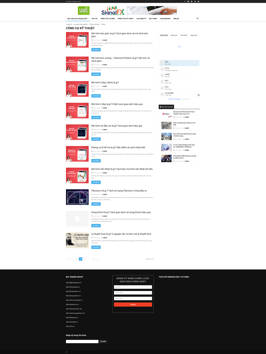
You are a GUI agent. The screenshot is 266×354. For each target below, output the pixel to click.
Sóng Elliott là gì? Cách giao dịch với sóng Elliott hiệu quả (121, 212)
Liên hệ (176, 19)
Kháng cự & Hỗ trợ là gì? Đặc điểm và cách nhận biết (118, 147)
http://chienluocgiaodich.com (75, 313)
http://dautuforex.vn (72, 304)
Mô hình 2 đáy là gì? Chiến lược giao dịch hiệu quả (117, 104)
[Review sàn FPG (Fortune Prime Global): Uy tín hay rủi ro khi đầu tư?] (166, 114)
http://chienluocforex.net (74, 309)
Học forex (153, 19)
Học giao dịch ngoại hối (77, 19)
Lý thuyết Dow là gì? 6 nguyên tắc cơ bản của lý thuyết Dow (121, 234)
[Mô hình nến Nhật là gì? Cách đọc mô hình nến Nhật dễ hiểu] (77, 175)
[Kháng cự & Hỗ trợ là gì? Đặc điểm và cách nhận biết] (77, 154)
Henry (105, 40)
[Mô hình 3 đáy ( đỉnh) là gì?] (77, 89)
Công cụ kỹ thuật (94, 24)
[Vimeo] (191, 1)
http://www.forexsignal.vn (74, 300)
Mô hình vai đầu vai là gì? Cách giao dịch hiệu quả (116, 125)
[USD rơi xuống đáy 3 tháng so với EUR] (166, 125)
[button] (197, 19)
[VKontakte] (195, 1)
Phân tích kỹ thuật (126, 19)
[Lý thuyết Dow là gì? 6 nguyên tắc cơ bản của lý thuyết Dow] (77, 240)
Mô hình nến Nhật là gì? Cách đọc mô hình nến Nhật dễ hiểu (122, 169)
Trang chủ (69, 24)
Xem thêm (96, 49)
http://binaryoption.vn (73, 287)
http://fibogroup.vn (72, 317)
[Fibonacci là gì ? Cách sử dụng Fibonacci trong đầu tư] (77, 197)
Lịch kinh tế (141, 19)
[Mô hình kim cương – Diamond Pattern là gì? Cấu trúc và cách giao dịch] (77, 64)
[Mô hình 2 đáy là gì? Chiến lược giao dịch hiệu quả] (77, 110)
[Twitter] (188, 1)
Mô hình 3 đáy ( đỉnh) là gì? (105, 82)
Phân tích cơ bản (108, 19)
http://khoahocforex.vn (73, 291)
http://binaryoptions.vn (73, 295)
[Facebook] (184, 1)
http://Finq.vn (70, 326)
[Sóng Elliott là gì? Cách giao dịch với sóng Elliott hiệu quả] (77, 219)
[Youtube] (198, 1)
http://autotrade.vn (72, 322)
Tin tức (94, 19)
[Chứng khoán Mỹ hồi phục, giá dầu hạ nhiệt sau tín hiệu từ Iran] (166, 158)
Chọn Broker (165, 19)
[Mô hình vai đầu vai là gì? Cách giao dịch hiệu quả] (77, 132)
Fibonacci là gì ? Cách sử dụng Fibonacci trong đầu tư (119, 190)
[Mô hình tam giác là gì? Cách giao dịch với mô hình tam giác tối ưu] (77, 40)
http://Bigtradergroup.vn (74, 282)
